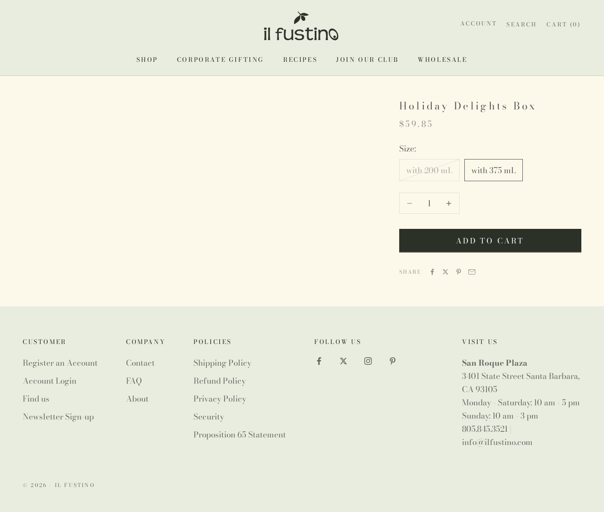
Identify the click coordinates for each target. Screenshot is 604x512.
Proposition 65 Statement (239, 434)
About (137, 399)
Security (208, 417)
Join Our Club (367, 59)
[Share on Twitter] (445, 272)
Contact (140, 363)
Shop (147, 59)
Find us (36, 399)
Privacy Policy (219, 399)
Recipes (300, 59)
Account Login (49, 381)
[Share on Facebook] (432, 272)
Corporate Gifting (220, 59)
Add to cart (490, 240)
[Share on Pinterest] (458, 272)
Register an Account (60, 363)
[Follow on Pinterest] (392, 361)
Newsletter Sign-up (58, 417)
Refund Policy (219, 381)
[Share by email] (472, 272)
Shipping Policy (222, 363)
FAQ (134, 381)
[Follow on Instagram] (368, 361)
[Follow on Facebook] (319, 361)
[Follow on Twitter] (343, 361)
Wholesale (442, 59)
